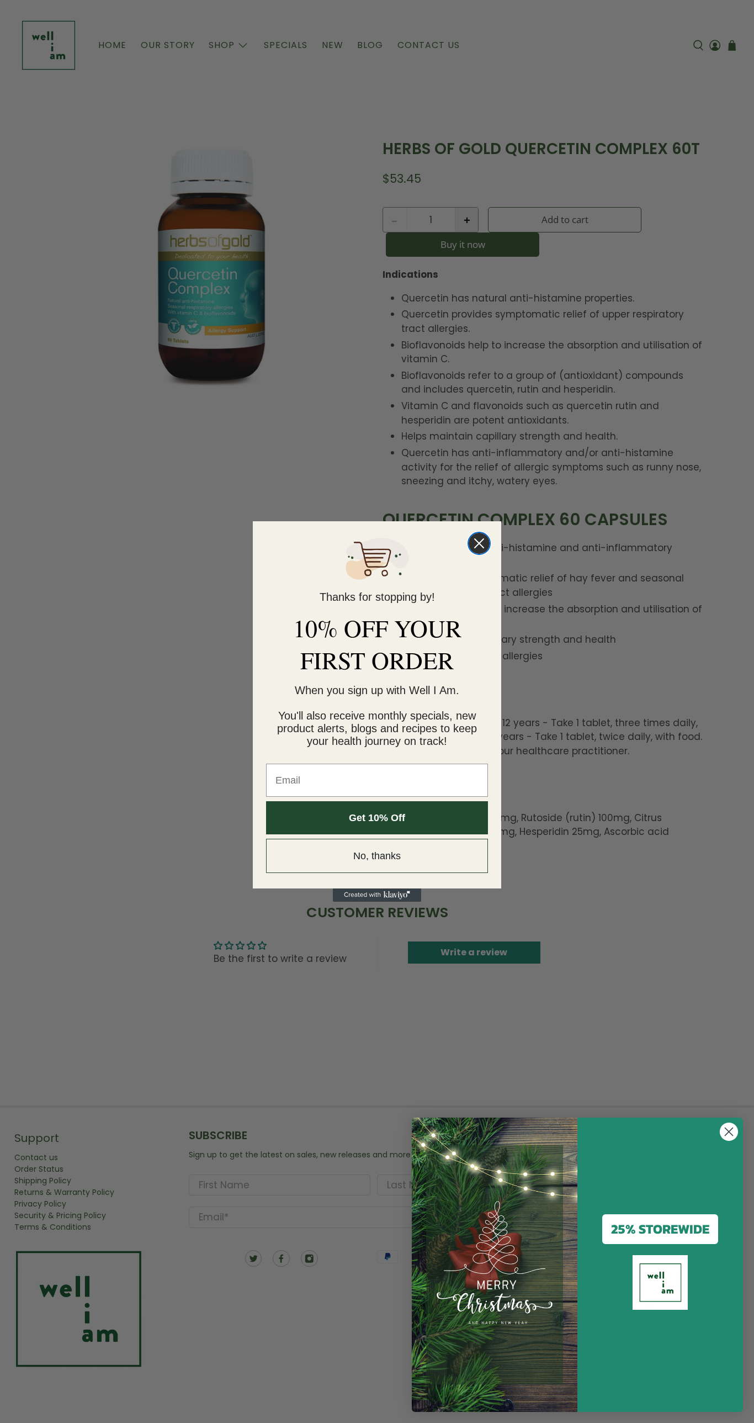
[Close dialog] (479, 543)
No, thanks (377, 855)
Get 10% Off (377, 817)
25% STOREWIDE (660, 1229)
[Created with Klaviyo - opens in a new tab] (377, 895)
